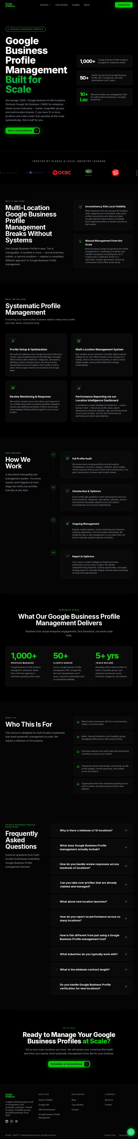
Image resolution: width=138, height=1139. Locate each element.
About (87, 5)
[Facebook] (16, 1121)
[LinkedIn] (6, 1121)
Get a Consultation (20, 130)
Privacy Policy (110, 1135)
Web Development (47, 1109)
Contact (75, 1109)
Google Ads (44, 1105)
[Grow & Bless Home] (10, 5)
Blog (74, 1100)
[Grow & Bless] (10, 1095)
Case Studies (61, 5)
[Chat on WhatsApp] (131, 1132)
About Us (109, 1100)
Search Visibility (46, 1100)
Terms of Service (126, 1135)
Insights (76, 5)
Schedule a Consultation (66, 1064)
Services (45, 5)
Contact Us (123, 5)
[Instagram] (11, 1121)
